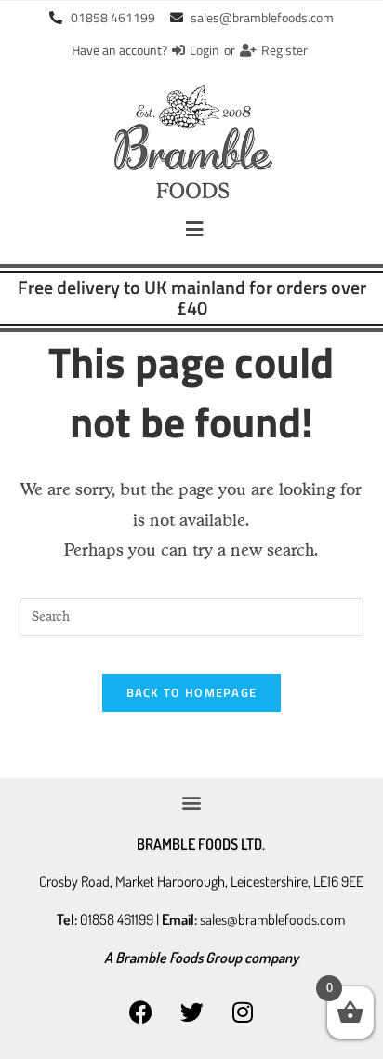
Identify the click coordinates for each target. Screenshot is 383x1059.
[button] (194, 229)
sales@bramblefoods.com (272, 919)
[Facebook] (140, 1012)
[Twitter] (191, 1012)
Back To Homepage (192, 692)
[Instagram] (242, 1012)
